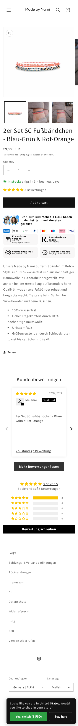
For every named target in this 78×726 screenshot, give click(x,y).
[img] (26, 394)
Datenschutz (17, 602)
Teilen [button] (12, 352)
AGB (12, 592)
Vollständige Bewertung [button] (33, 451)
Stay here (60, 716)
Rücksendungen (20, 572)
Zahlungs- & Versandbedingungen (32, 563)
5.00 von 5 (50, 484)
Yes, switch (29, 716)
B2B (11, 631)
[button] (8, 10)
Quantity (8, 162)
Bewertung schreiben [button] (39, 529)
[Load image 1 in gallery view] (15, 112)
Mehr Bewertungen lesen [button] (39, 466)
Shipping (24, 154)
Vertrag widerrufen (22, 641)
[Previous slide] (6, 428)
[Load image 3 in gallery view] (62, 112)
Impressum (16, 582)
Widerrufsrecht (19, 611)
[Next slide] (71, 428)
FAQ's (12, 553)
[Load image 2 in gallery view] (39, 112)
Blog (12, 621)
